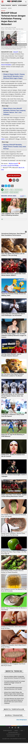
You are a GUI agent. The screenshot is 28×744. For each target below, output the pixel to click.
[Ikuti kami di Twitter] (12, 727)
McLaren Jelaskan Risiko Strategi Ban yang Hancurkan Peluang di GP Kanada (14, 677)
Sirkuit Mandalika (6, 64)
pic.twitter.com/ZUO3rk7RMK (10, 165)
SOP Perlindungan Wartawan (13, 734)
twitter (3, 139)
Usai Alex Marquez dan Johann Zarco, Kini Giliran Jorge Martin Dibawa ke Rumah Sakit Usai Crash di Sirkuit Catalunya (14, 701)
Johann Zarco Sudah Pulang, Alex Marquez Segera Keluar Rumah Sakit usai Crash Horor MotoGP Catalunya (14, 694)
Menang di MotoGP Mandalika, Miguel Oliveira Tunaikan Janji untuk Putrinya (14, 146)
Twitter (11, 189)
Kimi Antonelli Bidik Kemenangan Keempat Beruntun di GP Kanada (13, 688)
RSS (18, 735)
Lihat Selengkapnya (21, 719)
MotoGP (15, 52)
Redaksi (16, 730)
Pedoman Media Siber (13, 732)
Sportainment (22, 5)
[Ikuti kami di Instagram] (15, 727)
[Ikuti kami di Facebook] (9, 727)
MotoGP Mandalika (14, 192)
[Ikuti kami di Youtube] (18, 727)
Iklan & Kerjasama (11, 735)
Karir (21, 730)
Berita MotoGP (5, 192)
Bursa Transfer (6, 5)
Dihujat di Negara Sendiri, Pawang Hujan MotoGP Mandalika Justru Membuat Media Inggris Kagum (13, 76)
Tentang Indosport (7, 730)
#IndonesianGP (13, 163)
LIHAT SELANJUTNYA (14, 175)
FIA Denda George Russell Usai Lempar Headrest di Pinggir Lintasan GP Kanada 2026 (14, 682)
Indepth (14, 5)
